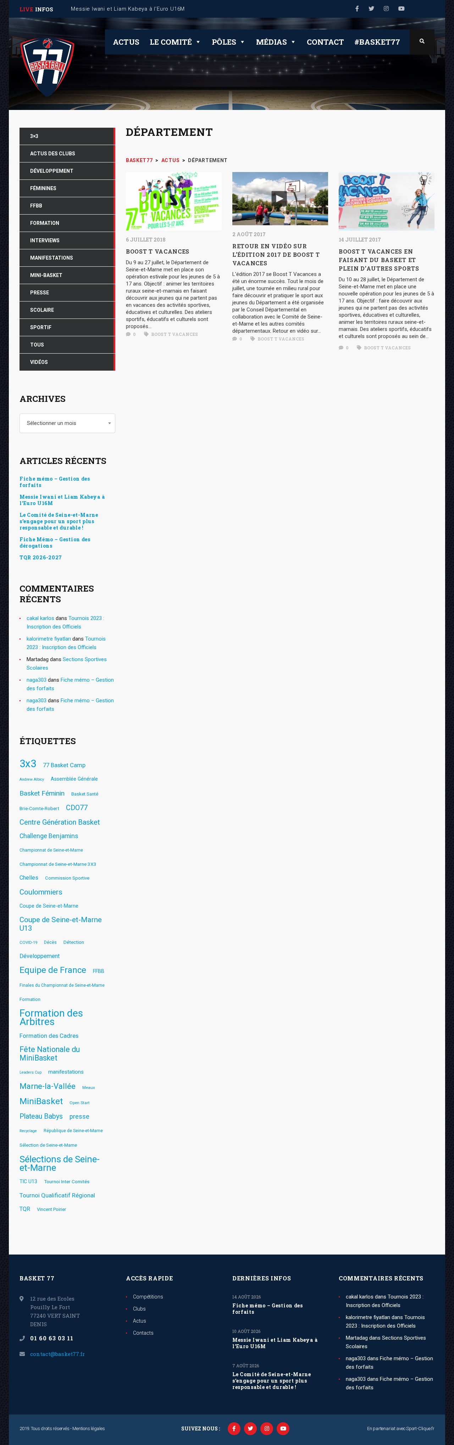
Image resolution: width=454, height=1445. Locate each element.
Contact (325, 42)
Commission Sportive (67, 878)
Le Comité (171, 42)
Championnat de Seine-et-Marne (51, 850)
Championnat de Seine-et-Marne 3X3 (58, 864)
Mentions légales (88, 1428)
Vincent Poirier (51, 1209)
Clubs (139, 1309)
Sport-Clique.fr (420, 1428)
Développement (40, 956)
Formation (30, 999)
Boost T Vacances (174, 334)
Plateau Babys (41, 1116)
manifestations (66, 1072)
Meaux (88, 1087)
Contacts (143, 1333)
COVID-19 (28, 942)
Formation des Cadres (49, 1035)
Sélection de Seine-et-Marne (48, 1145)
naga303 (36, 680)
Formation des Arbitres (51, 1017)
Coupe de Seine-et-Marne (49, 906)
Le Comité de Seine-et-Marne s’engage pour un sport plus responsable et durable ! (59, 521)
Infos (44, 9)
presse (79, 1116)
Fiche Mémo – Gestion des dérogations (55, 542)
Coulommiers (41, 892)
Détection (73, 942)
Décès (50, 942)
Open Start (80, 1102)
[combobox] (67, 423)
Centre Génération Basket (60, 822)
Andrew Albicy (32, 779)
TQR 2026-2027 (41, 557)
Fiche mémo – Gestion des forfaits (55, 482)
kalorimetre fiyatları (49, 639)
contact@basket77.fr (57, 1353)
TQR (25, 1209)
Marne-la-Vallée (48, 1086)
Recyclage (28, 1131)
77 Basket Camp (64, 765)
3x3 (28, 763)
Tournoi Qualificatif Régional (57, 1195)
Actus (126, 42)
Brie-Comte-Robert (39, 808)
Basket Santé (84, 794)
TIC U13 (28, 1181)
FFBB (98, 971)
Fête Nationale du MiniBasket (50, 1053)
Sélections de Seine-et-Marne (60, 1163)
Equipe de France (53, 970)
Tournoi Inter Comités (66, 1181)
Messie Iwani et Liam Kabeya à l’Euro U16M (62, 500)
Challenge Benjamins (49, 836)
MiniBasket (41, 1101)
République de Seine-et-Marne (73, 1130)
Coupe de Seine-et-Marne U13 (61, 923)
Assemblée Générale (74, 779)
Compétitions (148, 1297)
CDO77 (77, 808)
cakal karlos (40, 618)
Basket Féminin (42, 793)
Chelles (29, 877)
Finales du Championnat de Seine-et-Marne (62, 985)
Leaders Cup (30, 1072)
